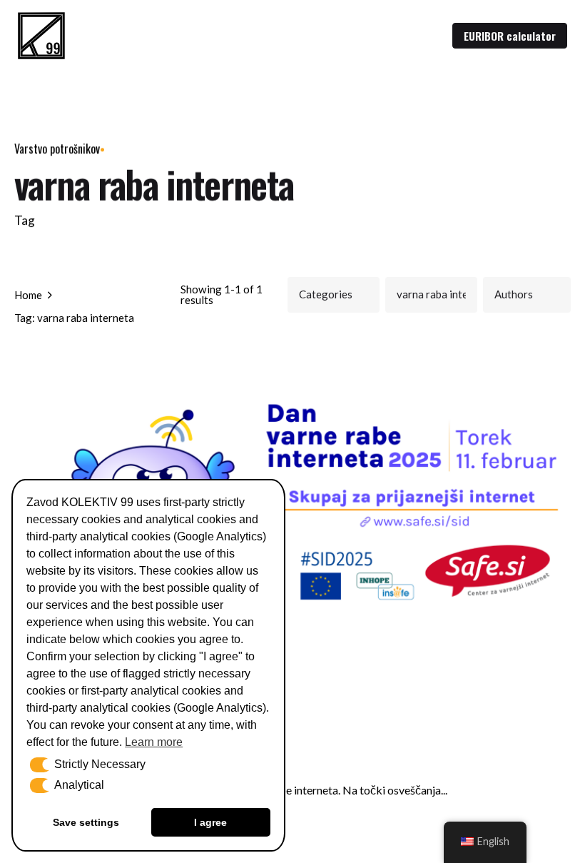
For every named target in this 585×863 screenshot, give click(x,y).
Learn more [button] (154, 742)
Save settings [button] (86, 822)
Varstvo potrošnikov (57, 148)
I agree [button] (210, 822)
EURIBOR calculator (510, 36)
